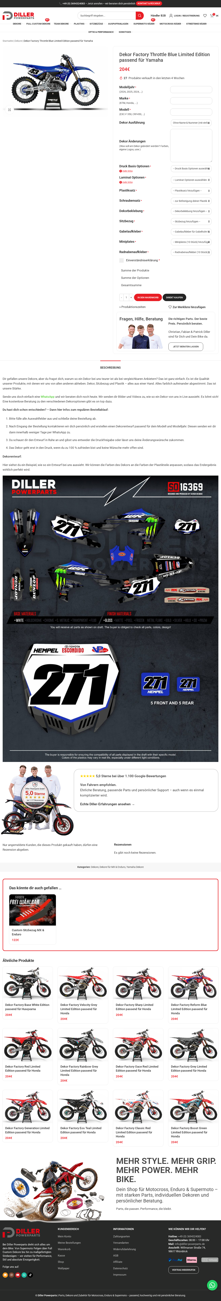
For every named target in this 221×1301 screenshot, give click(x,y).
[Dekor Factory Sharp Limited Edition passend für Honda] (138, 983)
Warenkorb (64, 1249)
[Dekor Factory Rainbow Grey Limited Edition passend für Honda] (83, 1045)
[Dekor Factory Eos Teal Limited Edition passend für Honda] (83, 1107)
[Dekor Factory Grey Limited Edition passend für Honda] (193, 1045)
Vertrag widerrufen (183, 1270)
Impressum (119, 1274)
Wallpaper (63, 1268)
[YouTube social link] (17, 1275)
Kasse (61, 1255)
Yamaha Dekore (135, 867)
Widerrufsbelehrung (124, 1249)
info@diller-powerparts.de (190, 1244)
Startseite (8, 40)
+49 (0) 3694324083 (74, 3)
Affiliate (117, 1261)
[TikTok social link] (30, 1275)
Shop (61, 1261)
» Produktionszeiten (132, 307)
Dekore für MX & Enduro (112, 867)
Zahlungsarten (121, 1236)
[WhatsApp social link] (24, 1275)
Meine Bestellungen (69, 1242)
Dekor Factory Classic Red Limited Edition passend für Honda (134, 1132)
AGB (115, 1255)
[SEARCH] (140, 16)
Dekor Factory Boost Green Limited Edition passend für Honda (189, 1132)
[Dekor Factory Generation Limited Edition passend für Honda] (28, 1107)
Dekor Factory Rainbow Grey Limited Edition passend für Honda (79, 1071)
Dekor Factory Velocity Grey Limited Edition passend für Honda (78, 1009)
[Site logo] (18, 15)
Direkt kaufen (174, 297)
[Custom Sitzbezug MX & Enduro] (32, 910)
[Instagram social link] (11, 1275)
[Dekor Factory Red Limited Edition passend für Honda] (28, 1045)
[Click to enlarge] (9, 109)
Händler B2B (158, 15)
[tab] (110, 366)
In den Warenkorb (147, 297)
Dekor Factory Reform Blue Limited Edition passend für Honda (189, 1009)
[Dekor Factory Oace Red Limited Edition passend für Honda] (138, 1045)
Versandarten (121, 1242)
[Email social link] (5, 1275)
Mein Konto (64, 1236)
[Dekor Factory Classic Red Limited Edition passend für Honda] (138, 1107)
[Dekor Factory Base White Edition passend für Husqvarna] (28, 983)
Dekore (18, 40)
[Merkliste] (204, 15)
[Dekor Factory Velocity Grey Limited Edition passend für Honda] (83, 983)
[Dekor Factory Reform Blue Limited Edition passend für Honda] (193, 983)
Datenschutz (120, 1268)
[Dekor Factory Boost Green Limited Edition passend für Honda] (193, 1107)
